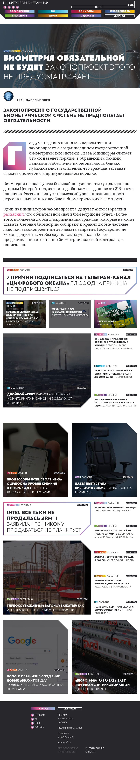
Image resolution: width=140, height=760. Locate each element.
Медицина (100, 576)
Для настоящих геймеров (103, 488)
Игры (78, 477)
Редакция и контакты (70, 728)
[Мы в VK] (9, 7)
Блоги (53, 15)
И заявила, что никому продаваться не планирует (45, 521)
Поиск (99, 7)
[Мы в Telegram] (4, 7)
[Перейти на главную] (25, 3)
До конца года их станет (115, 402)
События (26, 51)
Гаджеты (12, 473)
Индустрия (100, 334)
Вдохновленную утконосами (112, 583)
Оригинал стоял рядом (114, 610)
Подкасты (86, 15)
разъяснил (13, 215)
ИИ (53, 11)
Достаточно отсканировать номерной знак (113, 533)
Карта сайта (64, 743)
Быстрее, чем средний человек (69, 312)
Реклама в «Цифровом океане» (65, 719)
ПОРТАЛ (42, 708)
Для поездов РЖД (102, 685)
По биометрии (113, 373)
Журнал (119, 15)
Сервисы (12, 670)
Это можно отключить (22, 318)
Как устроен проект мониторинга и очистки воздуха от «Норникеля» (39, 399)
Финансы (99, 366)
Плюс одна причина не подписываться (69, 283)
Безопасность (119, 11)
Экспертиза (17, 388)
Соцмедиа (86, 11)
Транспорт (19, 15)
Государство (19, 11)
